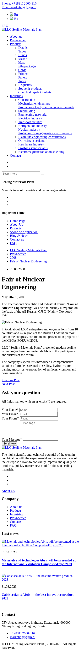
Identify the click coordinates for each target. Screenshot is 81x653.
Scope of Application (24, 232)
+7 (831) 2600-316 (22, 633)
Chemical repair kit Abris (34, 92)
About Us (16, 224)
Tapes (22, 51)
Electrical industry (30, 118)
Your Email (10, 414)
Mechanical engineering (34, 103)
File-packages (27, 66)
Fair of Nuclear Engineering (28, 261)
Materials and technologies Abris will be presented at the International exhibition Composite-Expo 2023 (39, 562)
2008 (13, 257)
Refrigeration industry (32, 126)
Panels (22, 77)
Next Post (8, 384)
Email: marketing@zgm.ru (19, 7)
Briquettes (25, 85)
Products (15, 44)
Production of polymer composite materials (46, 107)
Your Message (12, 439)
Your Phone (10, 418)
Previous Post (11, 380)
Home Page (17, 221)
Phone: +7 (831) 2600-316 (19, 3)
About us (16, 36)
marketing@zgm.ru (22, 637)
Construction (26, 99)
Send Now (9, 443)
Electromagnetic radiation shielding (41, 152)
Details (22, 47)
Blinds (22, 55)
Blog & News (19, 235)
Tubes (22, 81)
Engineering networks (32, 114)
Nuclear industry (29, 129)
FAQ (5, 25)
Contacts (15, 155)
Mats (21, 62)
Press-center (18, 40)
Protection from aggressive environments (45, 133)
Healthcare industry (31, 144)
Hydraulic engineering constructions (42, 137)
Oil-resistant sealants (31, 140)
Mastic (22, 59)
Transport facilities (30, 122)
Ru (15, 18)
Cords (22, 70)
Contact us (17, 239)
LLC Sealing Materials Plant (28, 250)
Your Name (10, 409)
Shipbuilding (26, 111)
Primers (23, 73)
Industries (16, 96)
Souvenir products (30, 88)
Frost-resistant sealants (33, 148)
